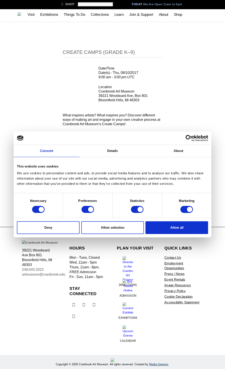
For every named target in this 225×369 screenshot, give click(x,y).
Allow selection (112, 227)
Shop (67, 4)
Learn (119, 14)
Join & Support (141, 14)
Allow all (176, 227)
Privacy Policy (175, 291)
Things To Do (74, 14)
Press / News (174, 274)
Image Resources (177, 285)
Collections (100, 14)
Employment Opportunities (174, 265)
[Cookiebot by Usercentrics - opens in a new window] (189, 138)
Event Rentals (174, 279)
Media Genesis (158, 364)
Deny (48, 227)
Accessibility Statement (181, 302)
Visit (31, 14)
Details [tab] (112, 151)
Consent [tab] (46, 151)
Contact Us (172, 257)
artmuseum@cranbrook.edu (43, 274)
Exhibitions (49, 14)
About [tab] (178, 151)
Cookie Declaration (178, 296)
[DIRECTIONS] (128, 267)
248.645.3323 (33, 269)
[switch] (88, 209)
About (163, 14)
